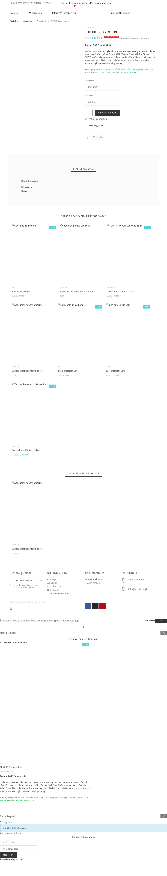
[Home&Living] (81, 13)
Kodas (24, 191)
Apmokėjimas (54, 586)
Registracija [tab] (89, 837)
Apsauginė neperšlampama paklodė (28, 370)
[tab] (83, 169)
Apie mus (52, 583)
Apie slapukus (150, 620)
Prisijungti (8, 855)
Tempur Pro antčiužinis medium (26, 450)
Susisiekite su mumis (58, 593)
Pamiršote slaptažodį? (11, 859)
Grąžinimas (53, 590)
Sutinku (161, 621)
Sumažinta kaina (93, 579)
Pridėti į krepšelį (107, 112)
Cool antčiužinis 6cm (21, 291)
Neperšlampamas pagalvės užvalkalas (76, 291)
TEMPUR (90, 27)
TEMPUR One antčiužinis (11, 767)
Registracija (9, 873)
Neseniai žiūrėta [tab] (77, 639)
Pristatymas (53, 579)
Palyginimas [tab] (92, 639)
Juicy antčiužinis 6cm (115, 370)
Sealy (15, 287)
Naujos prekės (92, 583)
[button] (94, 125)
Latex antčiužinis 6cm (68, 370)
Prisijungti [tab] (77, 837)
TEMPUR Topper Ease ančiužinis (121, 291)
